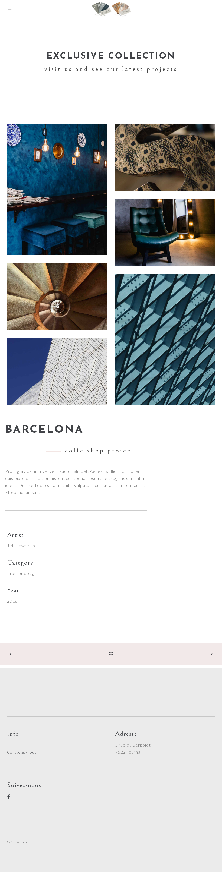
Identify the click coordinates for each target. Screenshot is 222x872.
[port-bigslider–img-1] (165, 157)
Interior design (22, 573)
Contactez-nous (22, 752)
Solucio (25, 842)
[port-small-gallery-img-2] (57, 371)
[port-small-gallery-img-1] (57, 296)
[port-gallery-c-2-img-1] (57, 189)
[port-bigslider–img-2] (165, 232)
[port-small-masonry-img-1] (165, 339)
